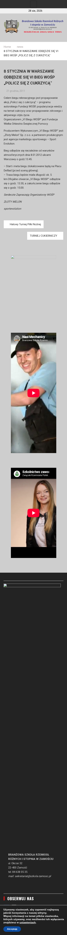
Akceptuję (12, 929)
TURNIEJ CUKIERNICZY (43, 235)
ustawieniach (27, 922)
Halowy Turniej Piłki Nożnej (25, 224)
